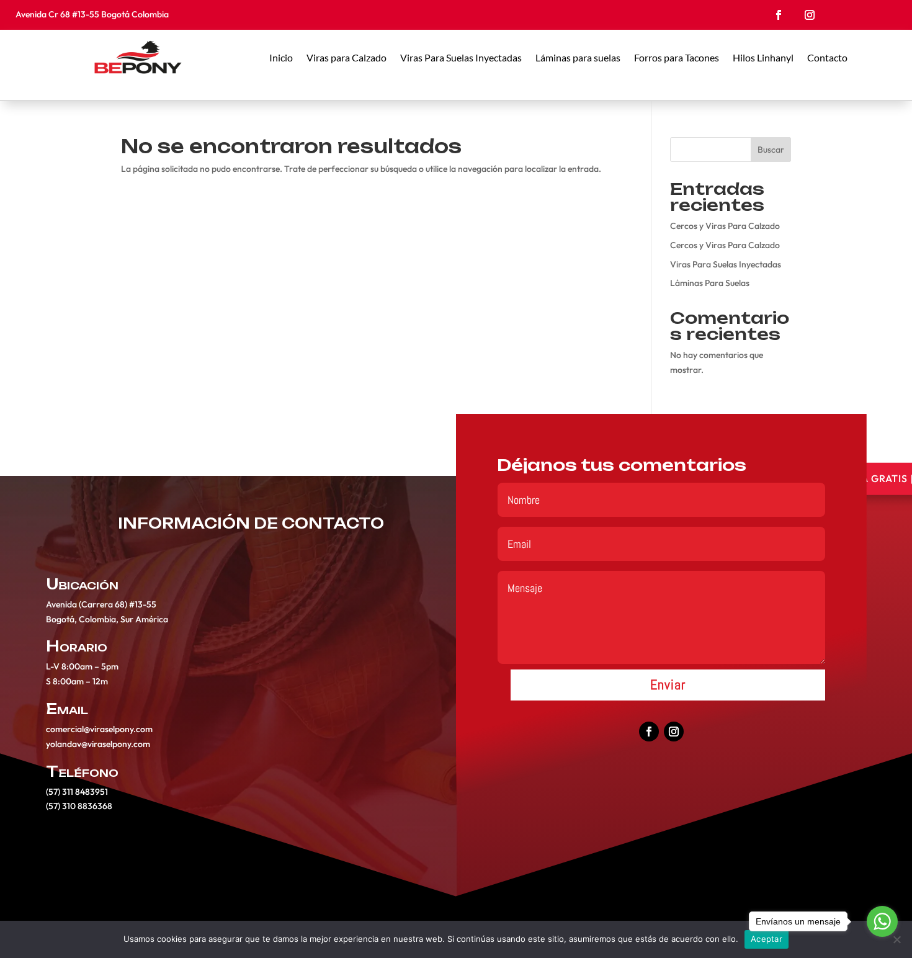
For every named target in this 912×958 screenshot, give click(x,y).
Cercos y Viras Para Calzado (725, 225)
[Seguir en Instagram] (810, 15)
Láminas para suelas (577, 57)
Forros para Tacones (676, 57)
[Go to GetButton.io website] (882, 945)
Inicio (281, 57)
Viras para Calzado (346, 57)
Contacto (827, 57)
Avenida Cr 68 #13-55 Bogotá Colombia (93, 14)
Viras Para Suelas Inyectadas (461, 57)
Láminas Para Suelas (709, 283)
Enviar (668, 684)
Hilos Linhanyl (763, 57)
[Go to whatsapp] (882, 921)
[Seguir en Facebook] (779, 15)
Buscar (771, 149)
